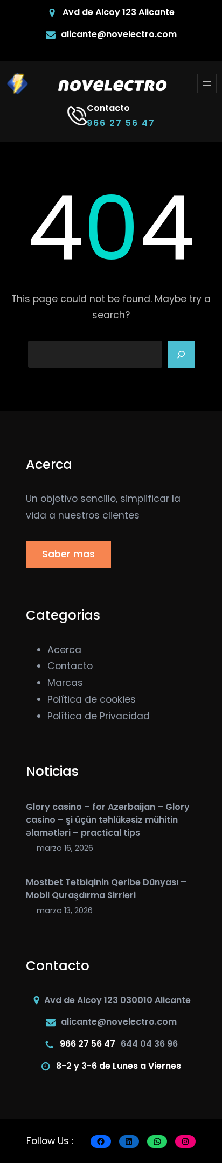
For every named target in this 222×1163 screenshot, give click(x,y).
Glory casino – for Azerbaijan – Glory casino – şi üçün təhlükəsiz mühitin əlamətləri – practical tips (108, 820)
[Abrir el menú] (207, 83)
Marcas (65, 682)
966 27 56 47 (121, 123)
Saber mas (68, 554)
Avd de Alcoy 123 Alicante (119, 12)
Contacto (70, 666)
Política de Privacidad (98, 716)
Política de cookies (91, 699)
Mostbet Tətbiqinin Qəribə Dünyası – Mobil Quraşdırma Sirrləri (106, 888)
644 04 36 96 (149, 1044)
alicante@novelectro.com (119, 34)
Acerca (64, 649)
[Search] (181, 354)
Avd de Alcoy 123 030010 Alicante (117, 1000)
